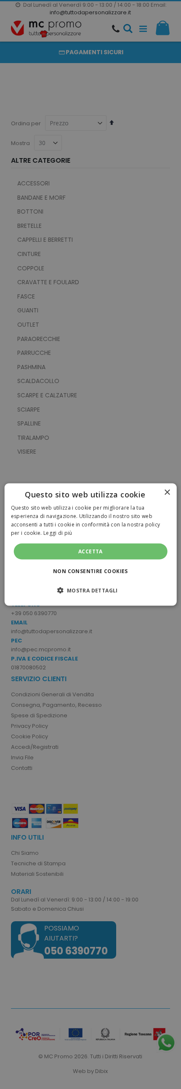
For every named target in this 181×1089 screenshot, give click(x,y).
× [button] (167, 492)
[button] (90, 590)
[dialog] (91, 545)
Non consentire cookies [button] (90, 570)
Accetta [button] (90, 551)
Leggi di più (57, 532)
